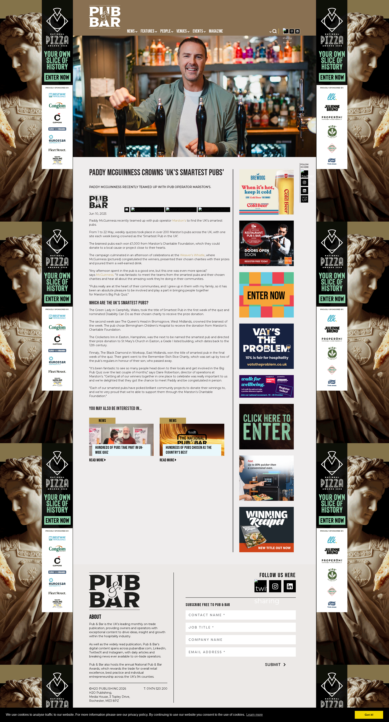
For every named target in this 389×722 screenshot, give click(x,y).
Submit (273, 664)
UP (304, 199)
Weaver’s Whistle (192, 255)
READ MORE (96, 460)
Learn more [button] (254, 714)
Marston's (179, 220)
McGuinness (104, 275)
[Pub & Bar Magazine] (104, 18)
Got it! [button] (369, 714)
